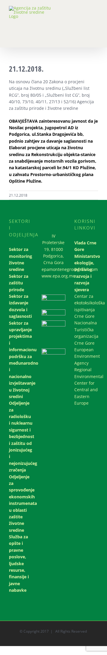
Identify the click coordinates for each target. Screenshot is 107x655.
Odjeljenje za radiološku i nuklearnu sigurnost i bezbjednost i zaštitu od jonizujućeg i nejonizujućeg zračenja (21, 436)
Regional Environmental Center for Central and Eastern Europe (86, 386)
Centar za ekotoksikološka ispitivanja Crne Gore (86, 306)
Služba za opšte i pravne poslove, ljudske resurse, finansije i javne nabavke (19, 563)
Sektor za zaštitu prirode (18, 282)
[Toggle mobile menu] (95, 12)
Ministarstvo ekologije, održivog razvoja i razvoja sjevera (86, 272)
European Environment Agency (86, 356)
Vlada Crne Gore (85, 246)
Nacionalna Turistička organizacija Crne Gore (86, 333)
